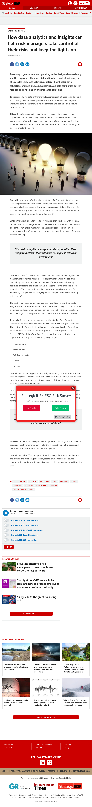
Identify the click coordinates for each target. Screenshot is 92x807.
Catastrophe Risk (16, 31)
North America (80, 8)
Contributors (39, 771)
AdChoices (8, 747)
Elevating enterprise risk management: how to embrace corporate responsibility (35, 567)
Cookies (39, 747)
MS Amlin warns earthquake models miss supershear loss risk (16, 702)
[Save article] (80, 64)
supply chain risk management (36, 485)
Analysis (8, 13)
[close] (82, 59)
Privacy (68, 744)
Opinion (49, 13)
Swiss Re (53, 485)
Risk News (64, 481)
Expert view (44, 481)
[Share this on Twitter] (17, 64)
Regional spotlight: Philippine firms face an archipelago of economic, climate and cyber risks (74, 668)
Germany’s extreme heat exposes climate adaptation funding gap (16, 667)
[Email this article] (27, 64)
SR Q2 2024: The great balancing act (36, 598)
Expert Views (59, 13)
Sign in (51, 59)
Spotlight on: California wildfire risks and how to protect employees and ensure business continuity (38, 583)
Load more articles (31, 614)
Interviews (39, 13)
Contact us (8, 744)
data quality (33, 481)
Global (12, 8)
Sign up (9, 547)
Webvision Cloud (51, 801)
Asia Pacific (34, 8)
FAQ (67, 747)
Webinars (84, 13)
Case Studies (19, 13)
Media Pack (63, 771)
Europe (57, 8)
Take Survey (60, 408)
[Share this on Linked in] (22, 64)
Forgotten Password (20, 771)
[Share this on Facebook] (12, 64)
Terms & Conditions (44, 744)
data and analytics (19, 481)
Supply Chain (18, 485)
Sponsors (74, 481)
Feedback (52, 771)
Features (29, 13)
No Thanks (31, 408)
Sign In (5, 771)
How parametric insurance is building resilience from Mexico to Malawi (46, 702)
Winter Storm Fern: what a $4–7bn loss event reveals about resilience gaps (75, 702)
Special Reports (72, 13)
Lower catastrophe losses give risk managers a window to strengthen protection (45, 668)
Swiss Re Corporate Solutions (23, 489)
